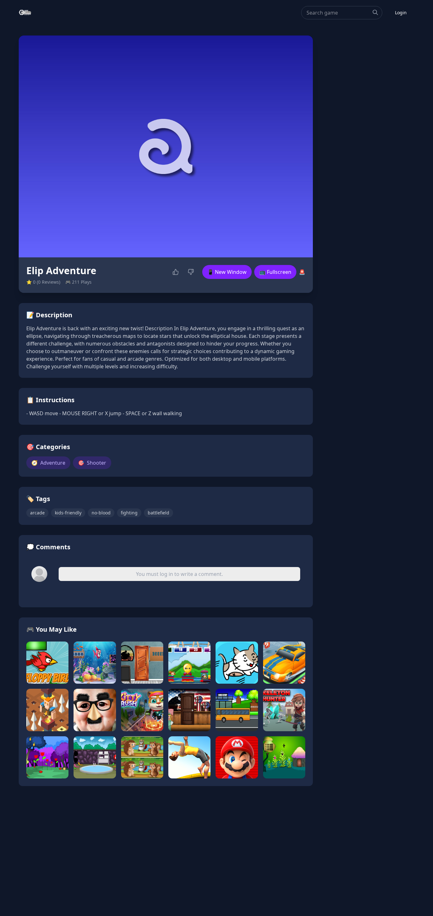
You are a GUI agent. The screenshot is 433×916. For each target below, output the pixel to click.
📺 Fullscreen (275, 271)
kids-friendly (68, 513)
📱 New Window (227, 271)
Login (401, 13)
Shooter (92, 462)
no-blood (101, 513)
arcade (37, 513)
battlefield (158, 513)
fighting (129, 513)
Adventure (48, 462)
